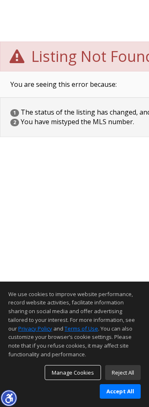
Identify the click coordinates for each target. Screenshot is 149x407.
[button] (8, 397)
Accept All (120, 391)
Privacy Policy (35, 328)
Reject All (123, 372)
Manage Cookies (73, 372)
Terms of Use (81, 328)
